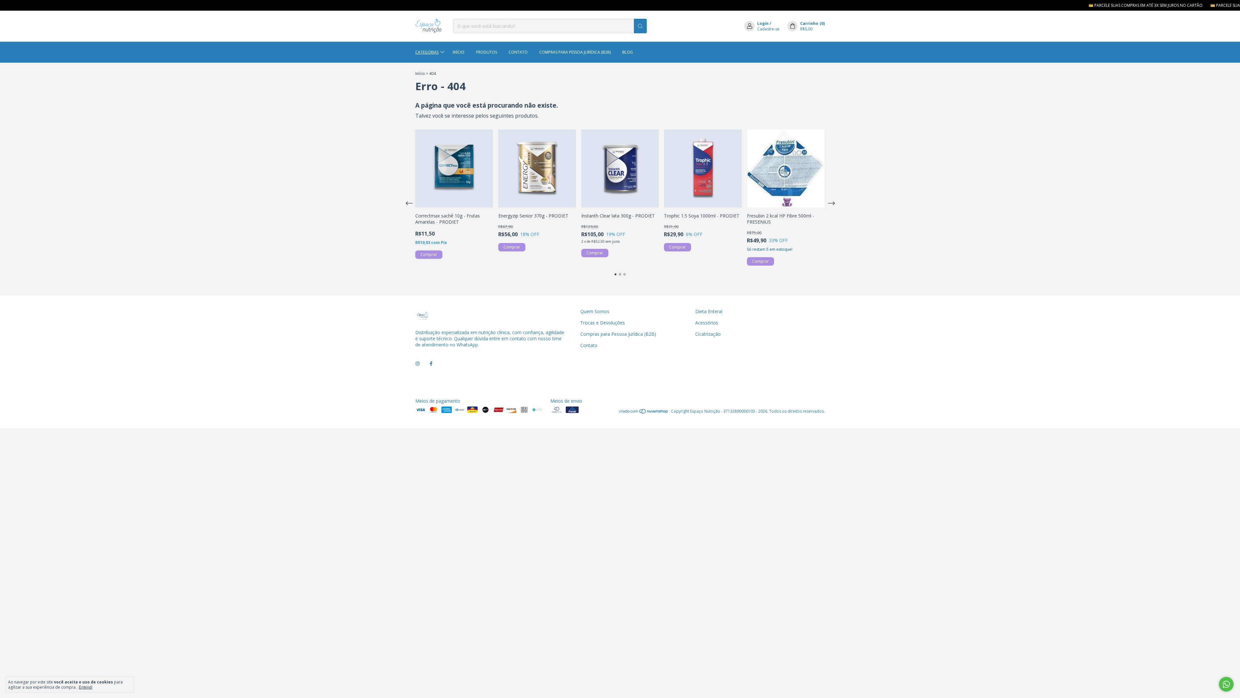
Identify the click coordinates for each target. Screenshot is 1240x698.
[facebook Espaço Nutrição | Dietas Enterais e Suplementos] (431, 364)
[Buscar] (640, 26)
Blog (627, 52)
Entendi (85, 687)
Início (458, 52)
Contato (518, 52)
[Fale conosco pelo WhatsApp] (1226, 684)
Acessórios (706, 323)
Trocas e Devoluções (602, 323)
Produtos (486, 52)
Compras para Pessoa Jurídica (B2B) (575, 52)
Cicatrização (708, 334)
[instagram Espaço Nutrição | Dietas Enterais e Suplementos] (417, 364)
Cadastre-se (768, 29)
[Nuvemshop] (644, 413)
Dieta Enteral (708, 311)
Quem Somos (594, 311)
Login (763, 23)
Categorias (427, 52)
